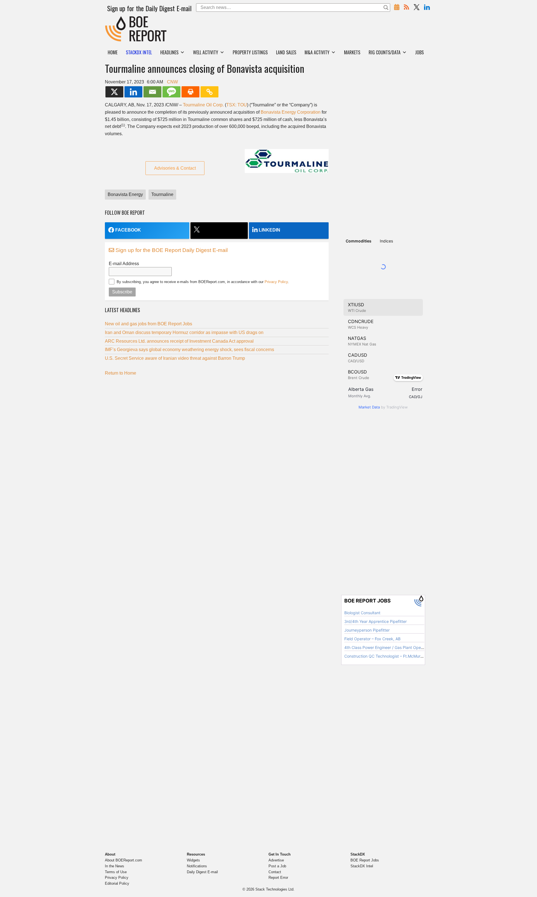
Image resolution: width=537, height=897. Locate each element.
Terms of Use (116, 872)
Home (112, 52)
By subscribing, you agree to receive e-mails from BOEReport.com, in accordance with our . (203, 282)
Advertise (276, 860)
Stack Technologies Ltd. (275, 889)
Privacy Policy (276, 282)
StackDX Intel (361, 866)
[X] (114, 91)
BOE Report (117, 19)
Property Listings (250, 52)
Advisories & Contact (175, 168)
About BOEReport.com (123, 860)
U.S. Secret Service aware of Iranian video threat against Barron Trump (175, 358)
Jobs (419, 52)
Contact (274, 872)
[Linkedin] (133, 91)
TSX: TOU (236, 104)
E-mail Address (124, 263)
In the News (114, 866)
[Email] (152, 91)
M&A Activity (317, 52)
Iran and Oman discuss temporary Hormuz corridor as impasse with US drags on (184, 332)
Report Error (278, 877)
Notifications (197, 866)
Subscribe (122, 291)
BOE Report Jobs (364, 860)
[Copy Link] (209, 91)
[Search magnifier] (386, 7)
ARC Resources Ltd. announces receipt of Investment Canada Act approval (179, 341)
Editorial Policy (117, 883)
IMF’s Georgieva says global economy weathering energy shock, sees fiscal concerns (189, 349)
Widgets (193, 860)
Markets (352, 52)
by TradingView (383, 407)
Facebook (128, 230)
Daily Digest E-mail (202, 872)
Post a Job (277, 866)
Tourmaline (162, 194)
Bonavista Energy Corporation (291, 112)
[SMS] (171, 91)
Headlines (169, 52)
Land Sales (286, 52)
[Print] (190, 91)
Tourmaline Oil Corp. (203, 104)
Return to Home (120, 373)
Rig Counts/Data (385, 52)
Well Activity (205, 52)
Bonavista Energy (125, 194)
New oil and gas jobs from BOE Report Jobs (148, 323)
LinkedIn (269, 230)
